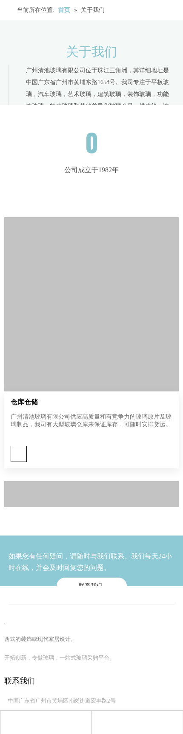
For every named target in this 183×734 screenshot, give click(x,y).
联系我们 (91, 586)
